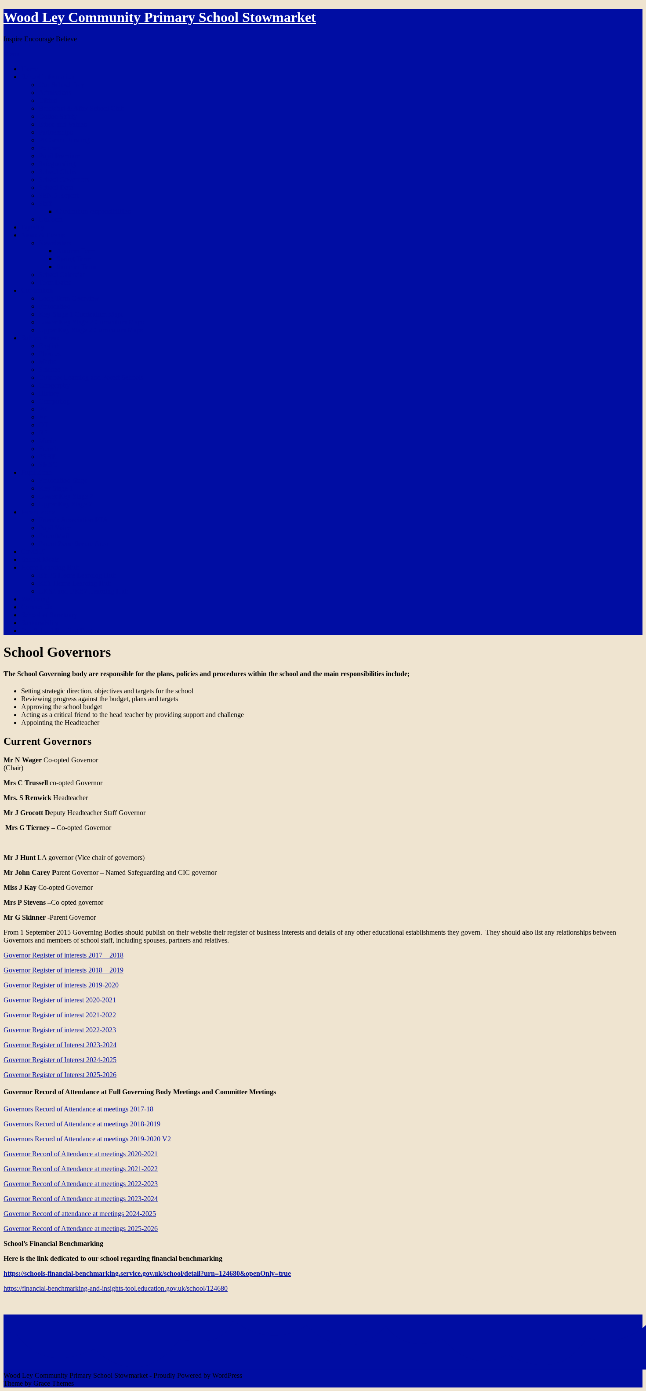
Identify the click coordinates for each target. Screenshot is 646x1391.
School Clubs (57, 171)
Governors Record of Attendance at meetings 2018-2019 (82, 1124)
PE (43, 409)
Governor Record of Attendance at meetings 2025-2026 (81, 1228)
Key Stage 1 (56, 488)
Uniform (50, 219)
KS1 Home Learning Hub (75, 583)
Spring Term (73, 258)
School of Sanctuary (49, 615)
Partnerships (56, 132)
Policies (49, 148)
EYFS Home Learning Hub (77, 575)
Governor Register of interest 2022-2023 (60, 1030)
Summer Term (76, 266)
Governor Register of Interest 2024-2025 (60, 1059)
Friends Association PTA (73, 520)
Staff (45, 203)
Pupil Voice (55, 528)
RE (43, 433)
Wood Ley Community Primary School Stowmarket (160, 17)
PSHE (47, 456)
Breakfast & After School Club (81, 108)
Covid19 (33, 551)
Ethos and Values (63, 124)
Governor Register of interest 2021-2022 (60, 1015)
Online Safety (58, 116)
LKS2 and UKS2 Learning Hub (83, 591)
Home (29, 69)
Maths (47, 361)
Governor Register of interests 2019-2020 (61, 985)
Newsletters (55, 243)
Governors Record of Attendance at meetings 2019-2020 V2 (87, 1139)
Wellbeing (35, 599)
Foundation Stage (63, 480)
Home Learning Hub (50, 567)
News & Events (43, 235)
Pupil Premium (59, 156)
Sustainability (39, 622)
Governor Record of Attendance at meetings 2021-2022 (81, 1169)
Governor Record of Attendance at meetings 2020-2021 (81, 1154)
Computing (54, 401)
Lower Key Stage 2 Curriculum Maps (91, 322)
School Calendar (62, 274)
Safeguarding (57, 164)
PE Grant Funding (64, 140)
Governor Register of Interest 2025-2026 (60, 1074)
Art (43, 417)
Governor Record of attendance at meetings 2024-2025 (80, 1213)
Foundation (54, 306)
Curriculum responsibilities (93, 211)
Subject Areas (40, 338)
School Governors (64, 179)
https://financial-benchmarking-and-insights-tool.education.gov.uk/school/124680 (116, 1288)
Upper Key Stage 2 (65, 504)
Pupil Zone (36, 472)
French (48, 448)
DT (43, 425)
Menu (12, 54)
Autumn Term (75, 251)
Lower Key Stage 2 (66, 496)
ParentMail (54, 535)
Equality (32, 227)
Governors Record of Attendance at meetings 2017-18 (78, 1109)
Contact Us (36, 607)
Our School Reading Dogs (58, 630)
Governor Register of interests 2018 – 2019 (63, 970)
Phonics (50, 353)
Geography (54, 385)
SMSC (48, 464)
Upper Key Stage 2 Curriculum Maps (91, 330)
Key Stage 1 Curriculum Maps (81, 314)
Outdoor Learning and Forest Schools (91, 377)
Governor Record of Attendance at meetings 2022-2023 (81, 1183)
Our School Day (61, 84)
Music (47, 440)
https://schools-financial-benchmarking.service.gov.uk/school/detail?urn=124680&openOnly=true (147, 1273)
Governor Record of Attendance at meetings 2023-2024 (81, 1198)
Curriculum (37, 290)
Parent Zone (38, 512)
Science (49, 369)
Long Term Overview (69, 298)
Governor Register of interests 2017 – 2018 (63, 955)
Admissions (55, 92)
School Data (56, 187)
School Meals (40, 559)
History (49, 393)
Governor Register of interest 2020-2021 (60, 1000)
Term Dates (55, 282)
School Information (48, 76)
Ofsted (48, 100)
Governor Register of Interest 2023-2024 (60, 1045)
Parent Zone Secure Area (73, 543)
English (49, 346)
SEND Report (58, 195)
